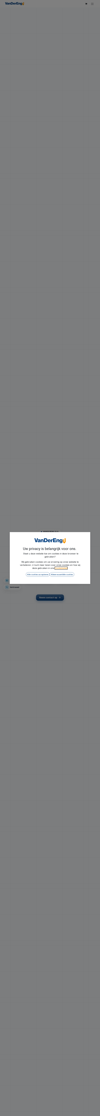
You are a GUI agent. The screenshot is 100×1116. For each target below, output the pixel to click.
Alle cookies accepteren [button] (37, 574)
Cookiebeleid (61, 568)
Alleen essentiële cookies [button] (62, 574)
